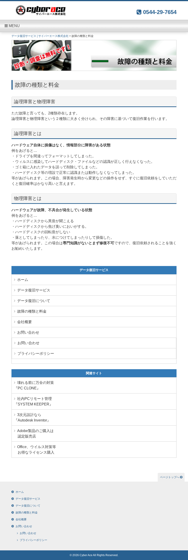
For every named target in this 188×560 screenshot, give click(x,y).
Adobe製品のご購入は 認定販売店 (34, 433)
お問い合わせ (28, 332)
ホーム (22, 280)
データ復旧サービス (33, 290)
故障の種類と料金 (32, 311)
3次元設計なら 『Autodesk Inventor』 (32, 417)
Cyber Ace (86, 555)
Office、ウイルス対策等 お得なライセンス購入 (35, 449)
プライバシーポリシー (35, 353)
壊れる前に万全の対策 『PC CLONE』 (34, 385)
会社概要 (24, 322)
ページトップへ (170, 477)
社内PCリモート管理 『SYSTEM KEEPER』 (33, 401)
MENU (14, 26)
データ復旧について (33, 301)
